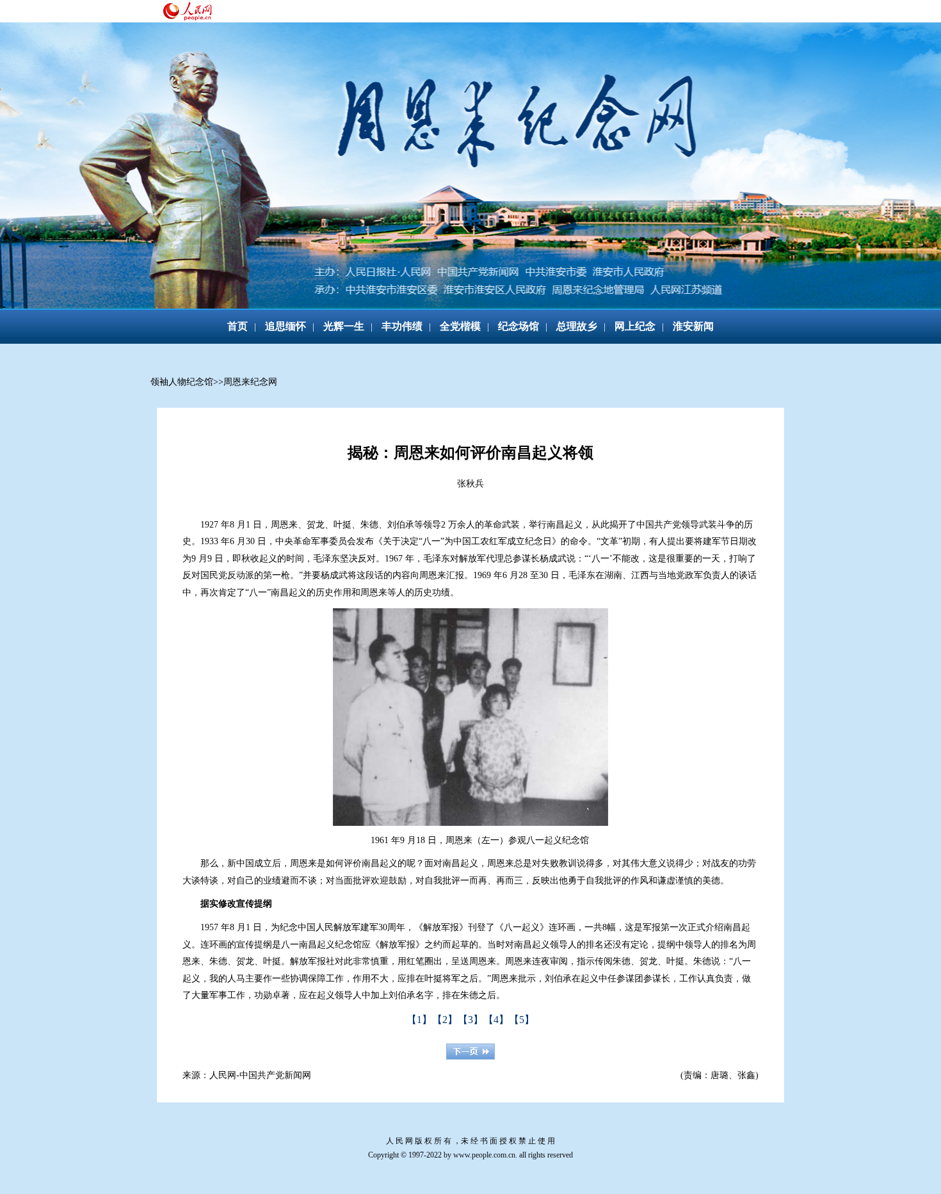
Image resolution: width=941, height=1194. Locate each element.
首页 (237, 326)
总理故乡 (576, 326)
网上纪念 (635, 326)
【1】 (419, 1019)
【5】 (522, 1019)
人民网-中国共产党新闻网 (260, 1075)
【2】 (445, 1019)
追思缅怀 (285, 326)
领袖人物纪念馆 (181, 382)
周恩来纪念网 (250, 382)
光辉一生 (343, 326)
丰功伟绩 (402, 326)
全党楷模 (460, 326)
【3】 (470, 1019)
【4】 (496, 1019)
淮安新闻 (693, 326)
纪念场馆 (518, 326)
